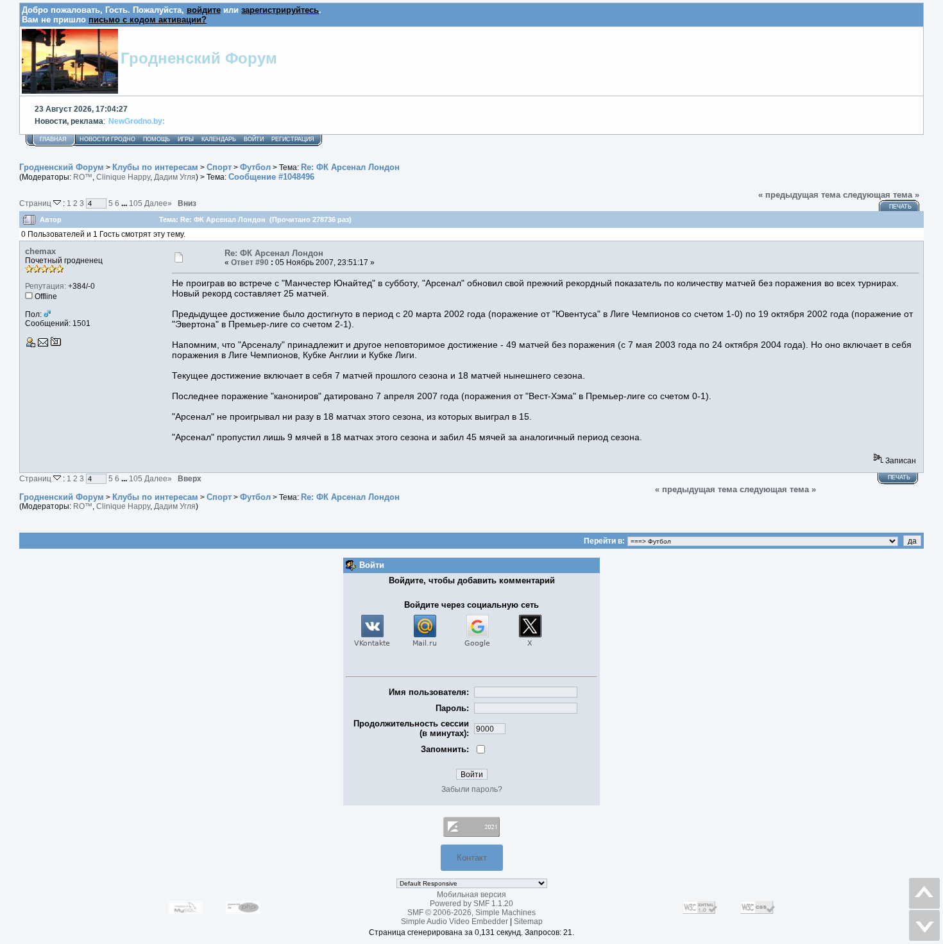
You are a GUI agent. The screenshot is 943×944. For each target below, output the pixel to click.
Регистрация (292, 139)
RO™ (82, 177)
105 (135, 203)
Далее (158, 203)
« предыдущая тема (799, 195)
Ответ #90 (250, 262)
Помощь (156, 139)
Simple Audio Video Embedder (454, 921)
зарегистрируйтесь (280, 10)
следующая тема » (881, 195)
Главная (53, 139)
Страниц (36, 203)
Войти (254, 139)
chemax (40, 251)
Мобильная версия (471, 894)
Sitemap (528, 921)
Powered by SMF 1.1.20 (471, 903)
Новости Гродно (107, 139)
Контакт (472, 857)
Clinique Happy (123, 177)
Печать (900, 206)
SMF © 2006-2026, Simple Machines (471, 912)
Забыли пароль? (471, 789)
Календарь (218, 139)
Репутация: (45, 286)
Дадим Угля (175, 177)
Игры (186, 139)
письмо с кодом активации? (148, 19)
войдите (204, 10)
